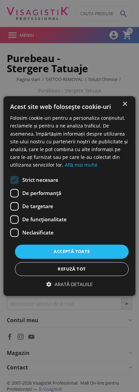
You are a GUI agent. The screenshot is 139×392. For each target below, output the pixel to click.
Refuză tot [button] (72, 269)
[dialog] (69, 196)
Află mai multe (81, 165)
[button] (70, 284)
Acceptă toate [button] (72, 251)
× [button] (124, 104)
